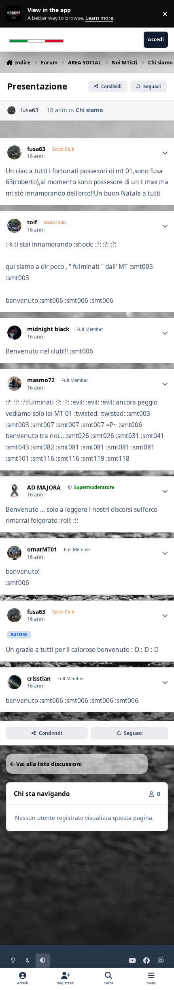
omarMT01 (42, 549)
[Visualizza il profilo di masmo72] (14, 384)
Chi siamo (89, 110)
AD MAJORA (44, 487)
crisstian (39, 678)
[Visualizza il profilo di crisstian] (14, 682)
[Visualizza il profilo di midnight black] (14, 333)
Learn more (15, 14)
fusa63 (29, 110)
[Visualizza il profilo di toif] (14, 226)
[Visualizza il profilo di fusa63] (11, 110)
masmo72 (41, 380)
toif (32, 222)
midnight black (48, 329)
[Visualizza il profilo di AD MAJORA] (14, 491)
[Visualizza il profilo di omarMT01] (14, 553)
